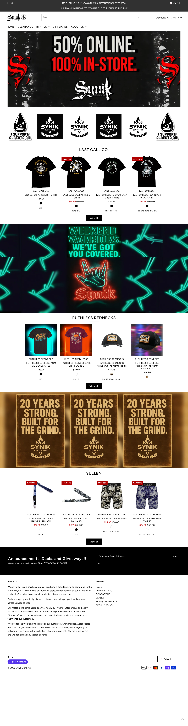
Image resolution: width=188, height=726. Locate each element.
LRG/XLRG (113, 433)
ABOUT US (77, 26)
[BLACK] (41, 256)
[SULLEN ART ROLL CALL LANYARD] (76, 549)
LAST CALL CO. (94, 203)
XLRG (74, 264)
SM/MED (105, 433)
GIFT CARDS (60, 26)
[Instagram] (11, 3)
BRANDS (41, 26)
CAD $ (176, 3)
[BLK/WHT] (111, 580)
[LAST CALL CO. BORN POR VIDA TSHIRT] (147, 225)
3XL (116, 264)
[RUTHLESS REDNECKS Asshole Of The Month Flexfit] (112, 394)
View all (94, 271)
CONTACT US (103, 647)
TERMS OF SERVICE (106, 655)
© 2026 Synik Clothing (19, 721)
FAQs (99, 640)
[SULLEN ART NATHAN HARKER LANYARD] (41, 549)
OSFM (40, 588)
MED (107, 264)
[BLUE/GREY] (147, 583)
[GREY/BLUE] (41, 583)
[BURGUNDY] (76, 427)
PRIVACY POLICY (105, 644)
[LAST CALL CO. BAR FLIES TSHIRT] (76, 225)
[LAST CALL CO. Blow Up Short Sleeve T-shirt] (112, 225)
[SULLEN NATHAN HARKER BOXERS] (147, 549)
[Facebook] (7, 3)
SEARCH (100, 651)
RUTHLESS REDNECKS (94, 371)
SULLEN (94, 526)
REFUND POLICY (104, 658)
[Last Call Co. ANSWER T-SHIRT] (41, 225)
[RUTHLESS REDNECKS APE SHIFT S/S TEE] (76, 394)
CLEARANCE (25, 26)
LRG (40, 262)
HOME (11, 26)
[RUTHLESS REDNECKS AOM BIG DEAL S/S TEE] (41, 394)
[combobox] (88, 17)
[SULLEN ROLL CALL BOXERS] (112, 549)
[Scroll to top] (182, 719)
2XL (78, 264)
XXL (119, 433)
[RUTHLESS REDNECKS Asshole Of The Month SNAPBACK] (147, 394)
